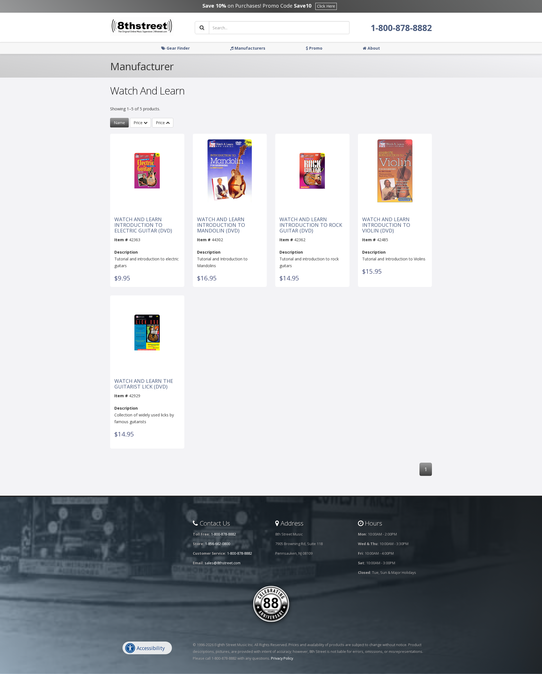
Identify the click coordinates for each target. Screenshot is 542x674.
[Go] (202, 27)
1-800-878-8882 (401, 28)
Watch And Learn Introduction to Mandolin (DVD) (221, 225)
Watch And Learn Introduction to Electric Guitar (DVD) (143, 225)
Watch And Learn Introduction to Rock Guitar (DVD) (310, 225)
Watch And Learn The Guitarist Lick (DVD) (143, 384)
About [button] (373, 48)
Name (119, 122)
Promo (315, 48)
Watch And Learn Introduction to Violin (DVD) (386, 225)
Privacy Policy (282, 658)
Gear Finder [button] (177, 48)
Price (139, 122)
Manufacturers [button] (249, 48)
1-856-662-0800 (217, 543)
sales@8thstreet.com (223, 563)
